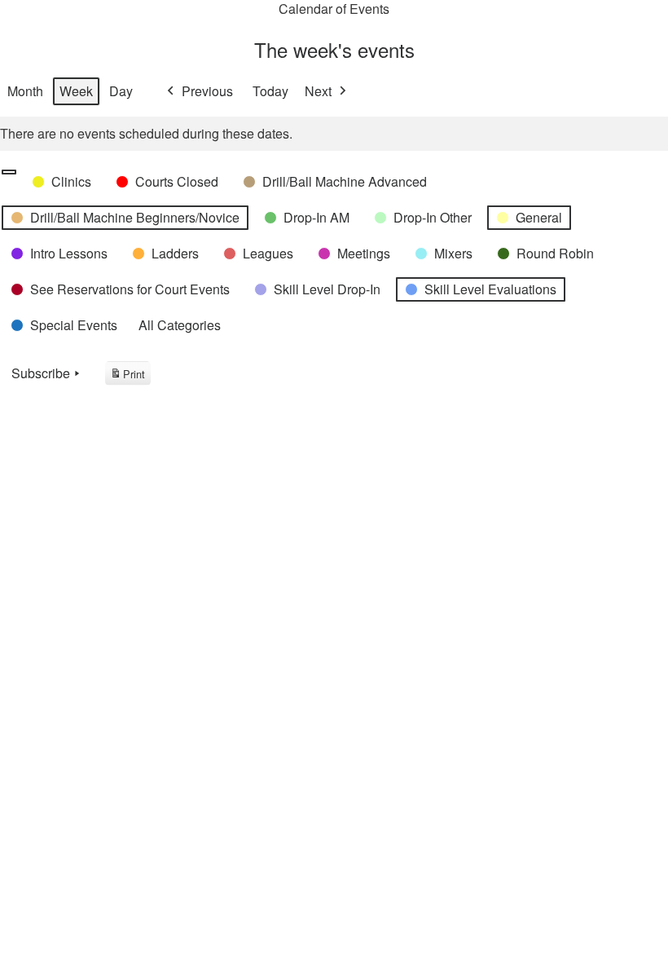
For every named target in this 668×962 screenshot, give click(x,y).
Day (121, 91)
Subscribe (40, 373)
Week (76, 91)
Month (25, 91)
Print (127, 376)
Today (270, 91)
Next (318, 91)
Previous (207, 91)
